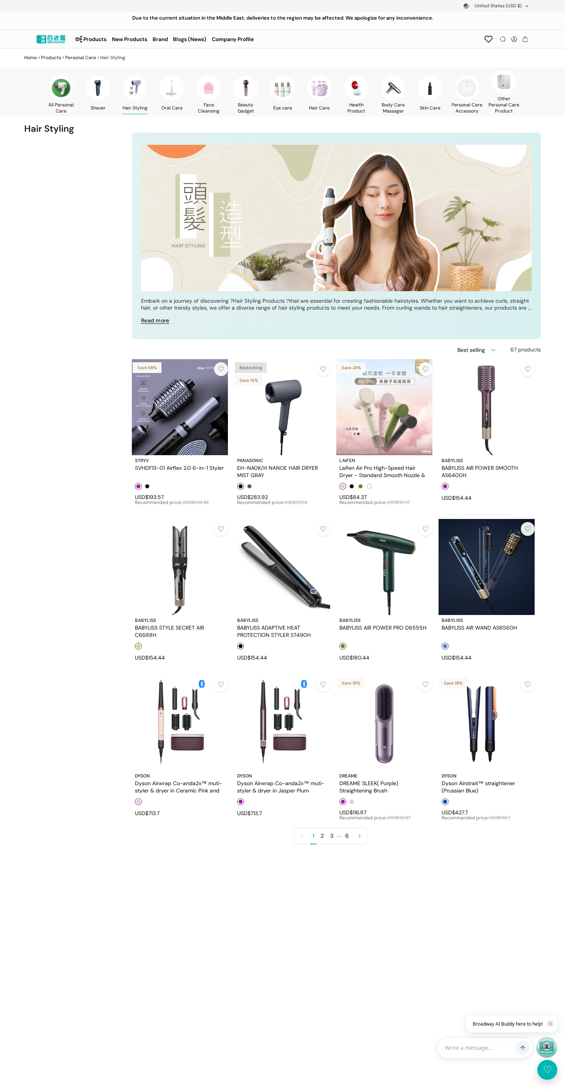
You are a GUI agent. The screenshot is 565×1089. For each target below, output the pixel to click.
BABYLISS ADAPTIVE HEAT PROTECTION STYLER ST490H (274, 631)
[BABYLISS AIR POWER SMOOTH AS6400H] (487, 407)
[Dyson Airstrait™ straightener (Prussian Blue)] (487, 723)
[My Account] (514, 39)
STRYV (142, 460)
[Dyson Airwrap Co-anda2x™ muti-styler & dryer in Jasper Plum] (282, 723)
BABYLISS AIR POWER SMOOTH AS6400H (480, 471)
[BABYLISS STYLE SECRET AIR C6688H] (180, 567)
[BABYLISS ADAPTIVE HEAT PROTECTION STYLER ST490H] (282, 567)
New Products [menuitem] (129, 39)
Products (51, 58)
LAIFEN (347, 460)
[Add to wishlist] (221, 369)
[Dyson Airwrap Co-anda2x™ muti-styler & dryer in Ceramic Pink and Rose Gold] (180, 723)
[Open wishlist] (488, 39)
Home (30, 58)
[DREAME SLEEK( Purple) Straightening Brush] (384, 723)
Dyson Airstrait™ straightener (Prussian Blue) (478, 787)
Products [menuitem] (94, 39)
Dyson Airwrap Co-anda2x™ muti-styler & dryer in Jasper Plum (280, 787)
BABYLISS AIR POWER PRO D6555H (383, 627)
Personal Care (80, 58)
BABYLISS (452, 460)
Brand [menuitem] (160, 39)
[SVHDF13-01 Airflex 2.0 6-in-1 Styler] (180, 407)
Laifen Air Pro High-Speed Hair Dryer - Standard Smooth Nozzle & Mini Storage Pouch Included (382, 471)
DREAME (348, 776)
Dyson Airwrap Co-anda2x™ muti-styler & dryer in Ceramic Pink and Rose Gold (178, 787)
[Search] (503, 39)
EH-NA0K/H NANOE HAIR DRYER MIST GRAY (277, 471)
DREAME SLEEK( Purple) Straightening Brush (368, 787)
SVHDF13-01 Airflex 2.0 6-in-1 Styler (179, 467)
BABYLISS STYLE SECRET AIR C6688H (169, 631)
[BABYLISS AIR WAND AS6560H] (487, 567)
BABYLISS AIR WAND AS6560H (479, 627)
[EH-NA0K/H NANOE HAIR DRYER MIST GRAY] (282, 407)
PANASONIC (250, 460)
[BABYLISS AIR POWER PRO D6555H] (384, 567)
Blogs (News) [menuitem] (189, 39)
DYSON (142, 776)
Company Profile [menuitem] (233, 39)
